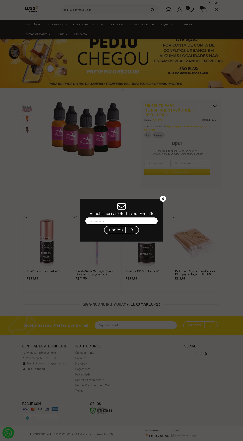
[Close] (163, 199)
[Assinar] (121, 230)
